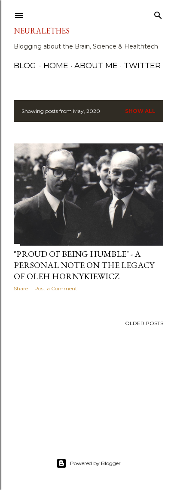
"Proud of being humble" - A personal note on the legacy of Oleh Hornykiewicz (84, 265)
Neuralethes (42, 31)
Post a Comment (55, 288)
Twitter (142, 65)
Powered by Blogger (95, 463)
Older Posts (144, 323)
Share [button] (21, 288)
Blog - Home (41, 65)
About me (96, 65)
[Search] (158, 13)
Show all (140, 111)
